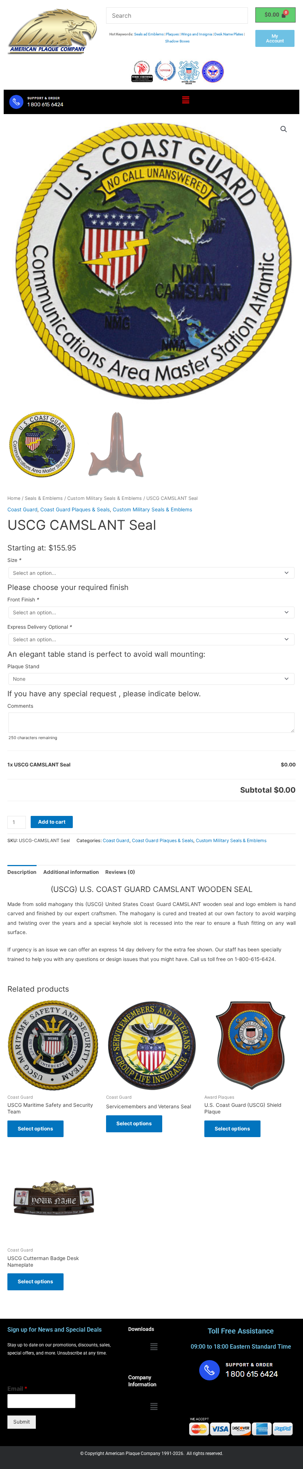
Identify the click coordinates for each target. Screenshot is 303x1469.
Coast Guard (22, 509)
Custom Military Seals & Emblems (104, 498)
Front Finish (23, 600)
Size (14, 560)
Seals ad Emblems (149, 34)
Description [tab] (22, 872)
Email (17, 1388)
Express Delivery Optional (39, 627)
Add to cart (51, 822)
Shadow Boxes (177, 41)
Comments (20, 706)
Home (13, 498)
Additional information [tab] (71, 872)
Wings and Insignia (196, 34)
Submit (21, 1422)
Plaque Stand (23, 666)
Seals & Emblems (44, 498)
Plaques (172, 34)
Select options (35, 1129)
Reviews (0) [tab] (120, 872)
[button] (185, 100)
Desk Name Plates (228, 34)
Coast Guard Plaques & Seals (75, 509)
